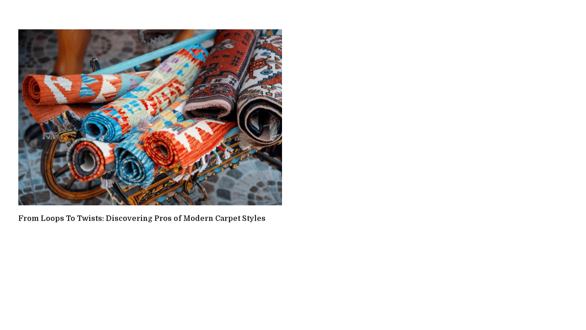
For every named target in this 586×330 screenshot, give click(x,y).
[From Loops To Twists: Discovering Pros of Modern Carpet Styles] (150, 117)
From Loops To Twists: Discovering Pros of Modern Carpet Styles (142, 218)
